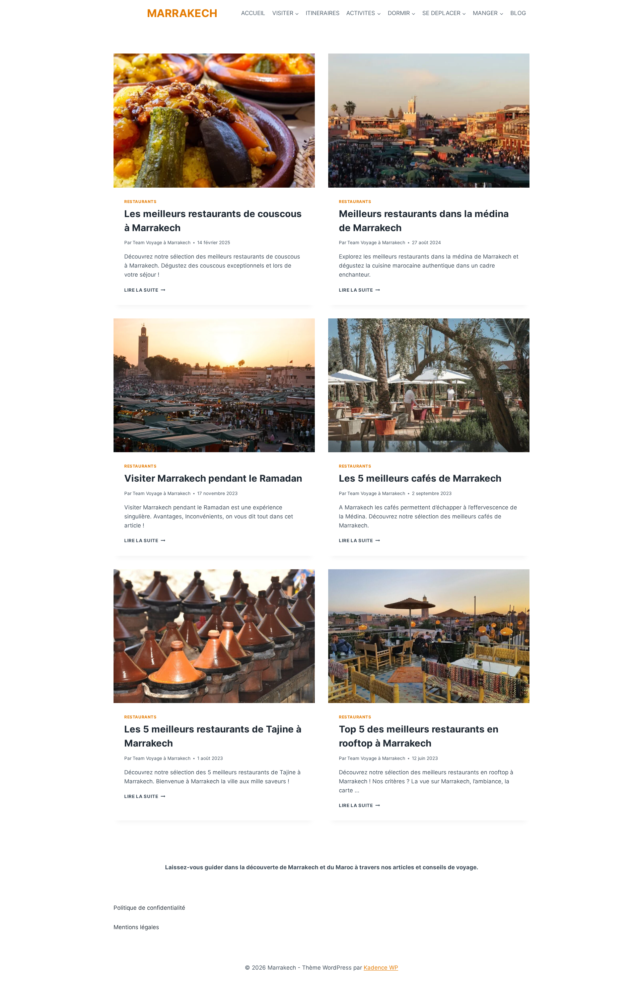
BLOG (518, 13)
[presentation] (214, 121)
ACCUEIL (253, 13)
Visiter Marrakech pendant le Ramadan (213, 478)
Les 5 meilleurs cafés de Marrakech (420, 478)
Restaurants (140, 201)
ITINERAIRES (323, 13)
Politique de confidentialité (149, 907)
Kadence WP (381, 967)
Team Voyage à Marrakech (162, 242)
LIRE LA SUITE (144, 290)
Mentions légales (136, 927)
